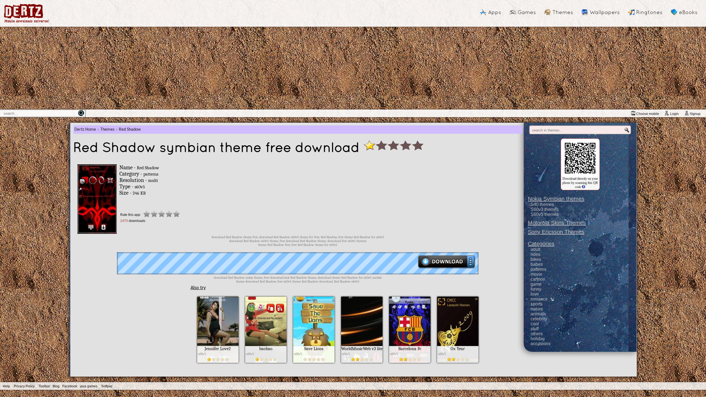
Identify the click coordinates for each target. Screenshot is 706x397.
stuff (535, 328)
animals (538, 314)
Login (674, 114)
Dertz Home (85, 129)
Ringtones (649, 12)
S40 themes (542, 204)
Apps (494, 12)
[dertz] (26, 22)
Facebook (69, 386)
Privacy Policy (24, 386)
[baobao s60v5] (266, 361)
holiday (538, 338)
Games (527, 12)
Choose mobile (647, 114)
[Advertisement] (353, 68)
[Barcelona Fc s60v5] (409, 361)
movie (536, 274)
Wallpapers (605, 12)
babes (537, 264)
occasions (540, 343)
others (537, 333)
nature (537, 309)
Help (6, 386)
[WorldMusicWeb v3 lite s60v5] (362, 361)
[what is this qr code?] (583, 187)
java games (88, 386)
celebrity (539, 318)
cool (535, 323)
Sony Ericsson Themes (556, 232)
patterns (538, 269)
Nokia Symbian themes (556, 199)
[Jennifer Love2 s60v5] (218, 361)
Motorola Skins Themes (557, 223)
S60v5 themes (545, 214)
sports (536, 304)
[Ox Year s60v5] (457, 361)
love (535, 294)
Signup (695, 114)
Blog (56, 386)
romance (539, 299)
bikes (536, 259)
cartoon (538, 279)
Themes (562, 12)
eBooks (688, 12)
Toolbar (44, 386)
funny (536, 289)
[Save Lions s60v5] (314, 361)
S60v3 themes (545, 209)
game (536, 284)
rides (535, 254)
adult (535, 249)
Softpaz (107, 386)
